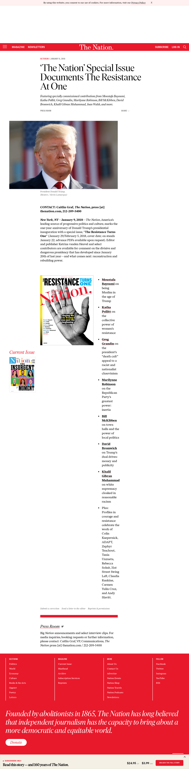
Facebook (161, 664)
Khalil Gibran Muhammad (111, 476)
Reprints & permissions (99, 608)
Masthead (63, 668)
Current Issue (65, 664)
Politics (13, 664)
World (12, 668)
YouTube (160, 678)
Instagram (161, 673)
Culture (13, 678)
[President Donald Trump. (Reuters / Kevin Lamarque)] (63, 155)
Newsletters (36, 47)
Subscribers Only (13, 761)
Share (124, 111)
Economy (13, 673)
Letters (12, 697)
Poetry (12, 692)
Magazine (18, 47)
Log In (176, 47)
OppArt (13, 687)
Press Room (45, 110)
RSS (158, 683)
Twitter (160, 668)
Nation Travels (114, 687)
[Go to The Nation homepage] (96, 47)
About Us (111, 664)
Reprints (62, 683)
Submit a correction (49, 608)
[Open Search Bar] (184, 47)
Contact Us (112, 668)
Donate (16, 742)
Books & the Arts (17, 683)
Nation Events (114, 678)
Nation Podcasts (115, 692)
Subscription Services (69, 678)
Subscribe (162, 47)
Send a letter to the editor (74, 608)
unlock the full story (169, 763)
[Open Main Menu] (5, 46)
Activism (44, 58)
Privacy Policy (138, 2)
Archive (62, 673)
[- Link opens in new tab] (62, 626)
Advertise (112, 673)
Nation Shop (113, 683)
